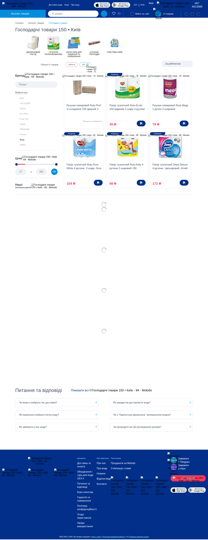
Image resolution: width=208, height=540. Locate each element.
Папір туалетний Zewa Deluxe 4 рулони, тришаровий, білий (170, 166)
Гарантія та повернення (84, 499)
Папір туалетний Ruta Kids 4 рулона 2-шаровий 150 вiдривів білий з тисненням (126, 166)
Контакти (102, 484)
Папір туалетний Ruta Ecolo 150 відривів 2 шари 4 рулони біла (127, 107)
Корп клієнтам (85, 492)
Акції (66, 5)
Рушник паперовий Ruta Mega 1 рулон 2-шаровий (170, 107)
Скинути (71, 64)
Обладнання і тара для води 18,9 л (85, 475)
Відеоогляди (104, 478)
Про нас (101, 463)
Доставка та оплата (84, 465)
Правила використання (139, 537)
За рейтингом (172, 63)
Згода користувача (84, 516)
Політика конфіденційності (87, 508)
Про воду (75, 5)
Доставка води (55, 5)
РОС (143, 5)
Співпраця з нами (121, 468)
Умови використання (85, 525)
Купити (141, 123)
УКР (135, 5)
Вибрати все (21, 92)
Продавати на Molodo (123, 463)
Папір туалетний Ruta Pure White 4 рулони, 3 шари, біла (84, 166)
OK (54, 171)
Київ (151, 3)
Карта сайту (96, 537)
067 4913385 (197, 5)
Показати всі (80, 390)
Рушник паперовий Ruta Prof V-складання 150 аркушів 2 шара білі (84, 107)
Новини (101, 473)
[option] (33, 45)
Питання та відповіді (83, 485)
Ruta (22, 139)
